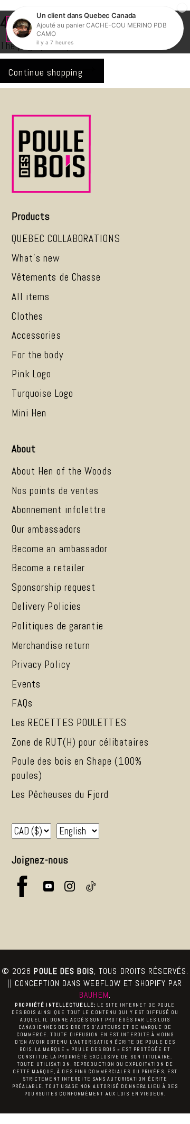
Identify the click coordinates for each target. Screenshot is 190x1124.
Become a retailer (49, 567)
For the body (37, 354)
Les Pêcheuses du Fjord (60, 794)
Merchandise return (51, 645)
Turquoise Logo (42, 393)
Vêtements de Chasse (56, 277)
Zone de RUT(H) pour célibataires (80, 742)
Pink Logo (32, 373)
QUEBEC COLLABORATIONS (66, 238)
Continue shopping (45, 72)
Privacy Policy (41, 664)
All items (31, 296)
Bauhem (94, 994)
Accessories (36, 335)
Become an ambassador (60, 548)
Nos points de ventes (55, 490)
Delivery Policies (47, 606)
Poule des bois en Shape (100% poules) (77, 768)
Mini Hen (29, 413)
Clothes (28, 316)
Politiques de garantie (57, 626)
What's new (36, 258)
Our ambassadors (47, 529)
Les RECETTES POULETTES (69, 722)
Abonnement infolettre (59, 509)
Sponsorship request (54, 587)
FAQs (22, 703)
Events (26, 684)
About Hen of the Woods (62, 471)
